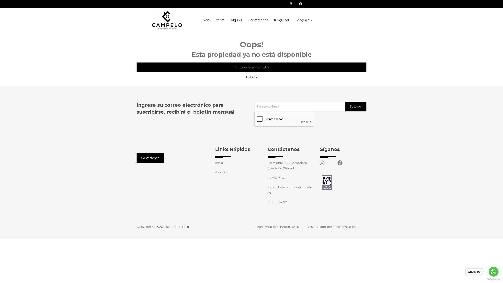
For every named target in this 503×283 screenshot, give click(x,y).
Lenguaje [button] (302, 20)
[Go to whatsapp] (493, 272)
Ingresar (282, 20)
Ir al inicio (252, 77)
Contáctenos (258, 20)
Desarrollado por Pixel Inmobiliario (332, 227)
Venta (220, 20)
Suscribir (355, 106)
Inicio (206, 20)
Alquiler (236, 20)
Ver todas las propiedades (251, 67)
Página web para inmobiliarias (276, 227)
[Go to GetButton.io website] (493, 279)
